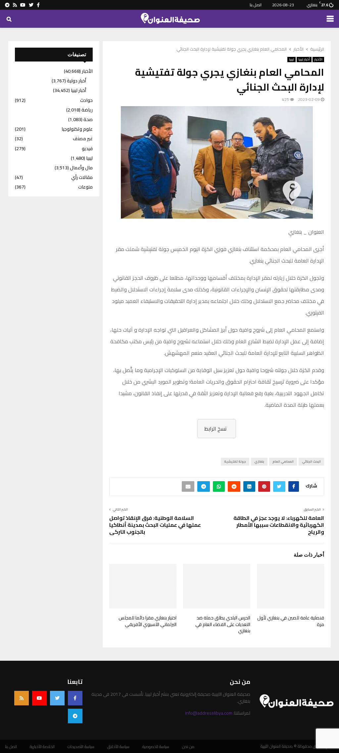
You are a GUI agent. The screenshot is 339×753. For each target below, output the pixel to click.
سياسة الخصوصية (155, 747)
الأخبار (318, 59)
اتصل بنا (256, 5)
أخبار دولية (76, 80)
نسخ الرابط (215, 429)
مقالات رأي (82, 177)
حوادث (86, 100)
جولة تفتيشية (235, 461)
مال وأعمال (81, 167)
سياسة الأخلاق (118, 747)
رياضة (87, 109)
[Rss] (21, 698)
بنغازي (259, 461)
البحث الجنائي (311, 461)
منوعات (85, 187)
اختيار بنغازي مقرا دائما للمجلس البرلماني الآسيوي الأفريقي (147, 621)
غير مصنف (83, 138)
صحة (88, 119)
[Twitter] (57, 698)
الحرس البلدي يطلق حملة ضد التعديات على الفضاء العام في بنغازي (222, 624)
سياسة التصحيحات (81, 747)
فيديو (87, 148)
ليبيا (291, 59)
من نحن (188, 747)
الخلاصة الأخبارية (42, 747)
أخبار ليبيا (304, 59)
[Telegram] (75, 716)
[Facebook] (75, 698)
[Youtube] (39, 698)
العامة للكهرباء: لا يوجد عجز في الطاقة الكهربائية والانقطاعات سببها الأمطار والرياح (278, 525)
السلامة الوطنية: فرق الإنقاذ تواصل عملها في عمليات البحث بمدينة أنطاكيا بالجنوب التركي (155, 525)
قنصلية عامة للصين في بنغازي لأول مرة (290, 621)
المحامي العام (283, 461)
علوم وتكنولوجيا (77, 129)
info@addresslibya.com (208, 713)
